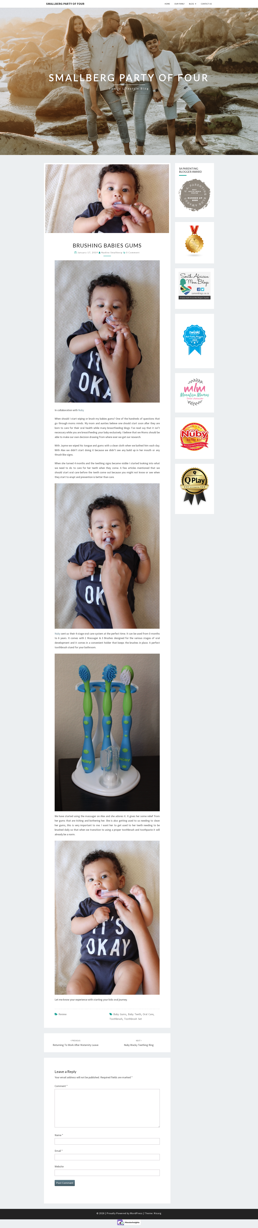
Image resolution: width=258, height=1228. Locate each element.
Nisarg (157, 1213)
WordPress (136, 1213)
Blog (191, 3)
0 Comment (133, 252)
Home (167, 3)
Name (59, 1135)
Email (59, 1150)
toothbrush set (133, 1019)
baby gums (119, 1014)
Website (59, 1166)
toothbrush (115, 1019)
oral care (148, 1014)
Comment (61, 1086)
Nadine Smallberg (111, 252)
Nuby (81, 410)
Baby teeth (134, 1014)
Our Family (179, 3)
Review (63, 1014)
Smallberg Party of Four (65, 4)
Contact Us (206, 3)
